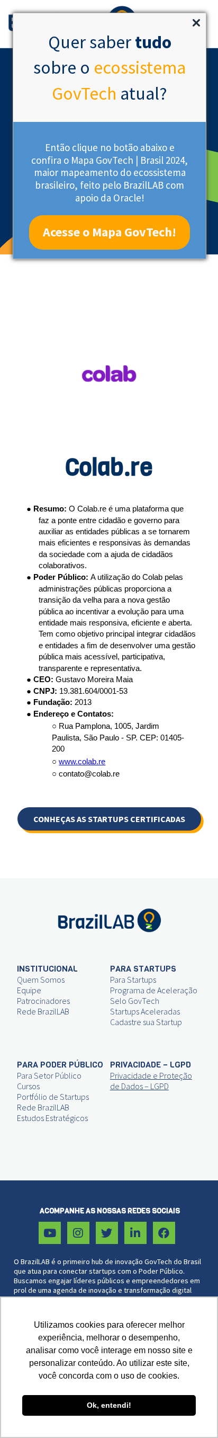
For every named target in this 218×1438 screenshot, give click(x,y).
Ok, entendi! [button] (109, 1405)
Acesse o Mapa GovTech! (109, 232)
